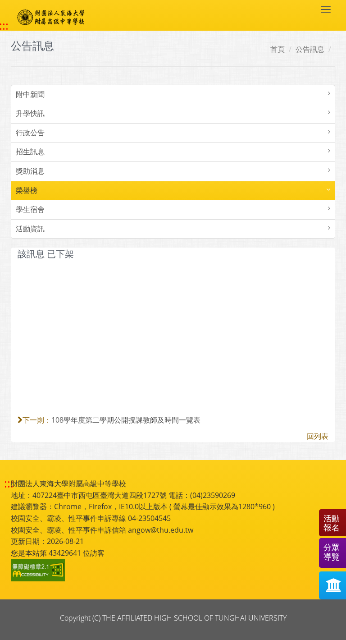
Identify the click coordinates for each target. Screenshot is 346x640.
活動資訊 (30, 229)
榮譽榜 (26, 190)
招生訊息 (30, 152)
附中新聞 (30, 94)
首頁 (277, 49)
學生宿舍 (30, 209)
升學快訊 (30, 113)
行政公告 (30, 133)
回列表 (317, 436)
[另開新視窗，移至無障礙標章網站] (39, 570)
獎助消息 (30, 171)
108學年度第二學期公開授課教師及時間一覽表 (125, 420)
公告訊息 (310, 49)
